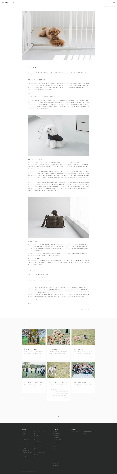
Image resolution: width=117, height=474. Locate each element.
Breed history (86, 309)
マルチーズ (36, 446)
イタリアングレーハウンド (39, 452)
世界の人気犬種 (56, 437)
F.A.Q (54, 448)
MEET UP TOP (105, 6)
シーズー (23, 435)
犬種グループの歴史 (56, 433)
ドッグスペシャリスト (57, 441)
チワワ (23, 441)
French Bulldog (56, 395)
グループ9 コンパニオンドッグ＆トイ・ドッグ (38, 299)
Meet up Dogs (55, 444)
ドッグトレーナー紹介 (57, 439)
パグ (22, 454)
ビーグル (23, 446)
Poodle (81, 309)
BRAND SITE (55, 463)
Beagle (52, 389)
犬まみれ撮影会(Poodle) (55, 349)
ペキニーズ (24, 458)
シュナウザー (36, 435)
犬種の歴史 (55, 431)
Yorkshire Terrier (64, 395)
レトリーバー (24, 431)
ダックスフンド (24, 448)
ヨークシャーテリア (37, 444)
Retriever (66, 397)
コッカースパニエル (25, 450)
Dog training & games (57, 443)
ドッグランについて (56, 446)
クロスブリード (37, 456)
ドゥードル (36, 443)
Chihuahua (65, 391)
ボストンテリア (24, 444)
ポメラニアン (24, 443)
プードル (35, 448)
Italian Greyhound (64, 393)
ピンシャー (36, 439)
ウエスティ (36, 454)
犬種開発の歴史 (56, 435)
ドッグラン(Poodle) (79, 349)
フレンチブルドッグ (37, 441)
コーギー (23, 433)
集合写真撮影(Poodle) (80, 382)
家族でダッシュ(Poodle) (30, 349)
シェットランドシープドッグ (27, 452)
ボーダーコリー (24, 456)
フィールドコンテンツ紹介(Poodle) (33, 382)
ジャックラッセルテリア (26, 439)
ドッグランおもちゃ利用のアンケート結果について (58, 382)
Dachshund (57, 389)
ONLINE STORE (56, 465)
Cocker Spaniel (64, 389)
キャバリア (36, 450)
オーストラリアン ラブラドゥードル (39, 432)
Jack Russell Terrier (57, 391)
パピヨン (35, 437)
